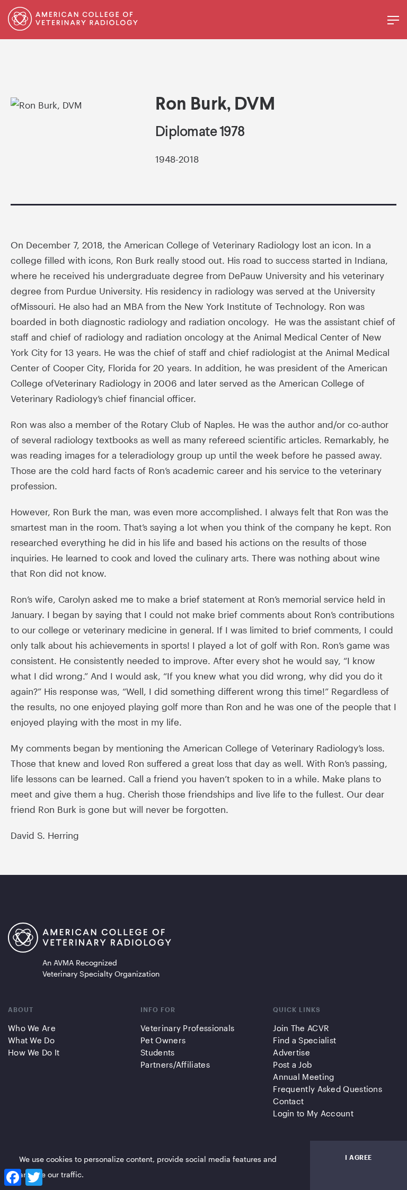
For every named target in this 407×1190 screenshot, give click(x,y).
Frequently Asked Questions (327, 1089)
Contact (288, 1101)
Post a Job (292, 1064)
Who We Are (32, 1028)
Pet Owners (162, 1040)
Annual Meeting (303, 1076)
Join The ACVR (301, 1028)
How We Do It (34, 1052)
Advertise (291, 1052)
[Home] (73, 27)
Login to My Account (313, 1113)
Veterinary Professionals (187, 1028)
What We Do (31, 1040)
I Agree (358, 1157)
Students (157, 1052)
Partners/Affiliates (175, 1064)
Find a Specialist (304, 1040)
